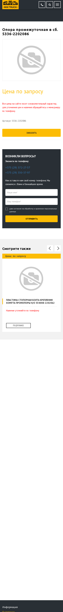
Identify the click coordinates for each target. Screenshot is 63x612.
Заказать (31, 132)
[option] (31, 295)
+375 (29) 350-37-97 (17, 172)
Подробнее (18, 325)
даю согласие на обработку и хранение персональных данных (33, 210)
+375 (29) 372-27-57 (17, 167)
